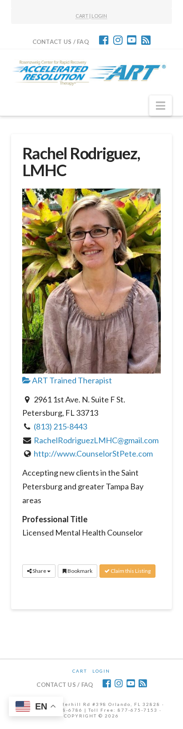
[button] (160, 105)
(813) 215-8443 (60, 426)
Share (39, 570)
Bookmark (79, 570)
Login (101, 671)
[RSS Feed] (146, 40)
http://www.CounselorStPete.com (93, 453)
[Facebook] (103, 40)
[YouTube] (131, 40)
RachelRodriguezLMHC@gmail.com (96, 440)
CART (82, 16)
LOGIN (99, 16)
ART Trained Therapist (71, 380)
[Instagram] (118, 40)
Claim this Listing (130, 570)
